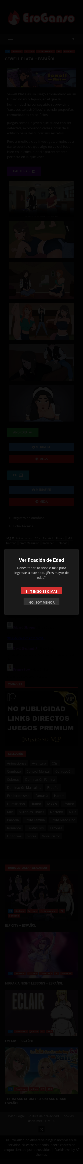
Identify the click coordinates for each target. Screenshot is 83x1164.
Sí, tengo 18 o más (41, 591)
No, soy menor (41, 602)
